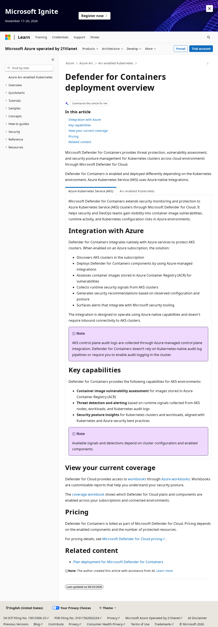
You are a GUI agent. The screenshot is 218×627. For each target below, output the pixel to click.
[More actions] (207, 63)
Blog (37, 624)
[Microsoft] (8, 37)
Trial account (201, 49)
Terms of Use (140, 624)
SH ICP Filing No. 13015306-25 (24, 618)
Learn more (164, 571)
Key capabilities (80, 125)
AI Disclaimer (197, 618)
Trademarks (163, 624)
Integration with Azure (85, 120)
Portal (180, 49)
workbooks (137, 479)
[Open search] (208, 37)
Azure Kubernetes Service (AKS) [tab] (90, 191)
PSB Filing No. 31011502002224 (76, 618)
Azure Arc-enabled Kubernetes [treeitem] (31, 77)
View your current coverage (88, 131)
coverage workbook (88, 494)
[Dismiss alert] (209, 8)
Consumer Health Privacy (105, 624)
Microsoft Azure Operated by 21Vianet (152, 618)
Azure (70, 63)
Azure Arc (86, 63)
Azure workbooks (175, 479)
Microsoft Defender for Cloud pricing (132, 539)
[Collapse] (53, 59)
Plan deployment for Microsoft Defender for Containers (118, 562)
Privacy (112, 618)
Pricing (74, 136)
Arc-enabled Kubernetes (115, 63)
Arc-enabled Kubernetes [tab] (137, 191)
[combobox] (29, 68)
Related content (80, 142)
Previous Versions (16, 624)
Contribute (56, 624)
